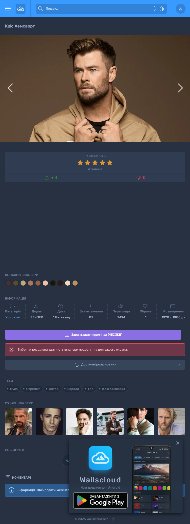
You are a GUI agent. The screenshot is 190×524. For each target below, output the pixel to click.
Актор (54, 389)
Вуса (14, 389)
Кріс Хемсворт (113, 389)
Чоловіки (12, 317)
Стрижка (33, 389)
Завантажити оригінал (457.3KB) (93, 334)
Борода (73, 389)
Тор (91, 389)
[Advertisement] (95, 226)
